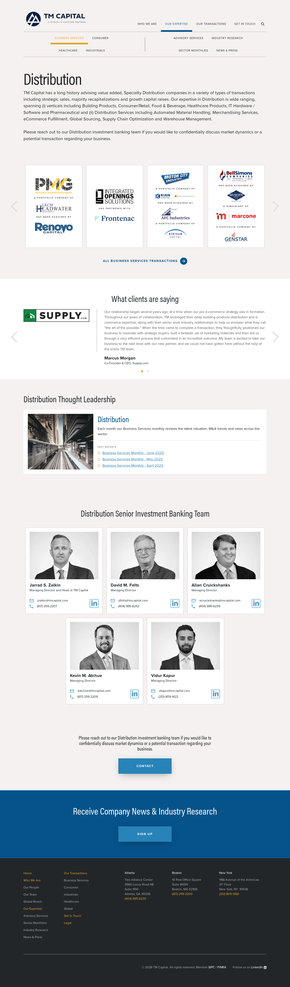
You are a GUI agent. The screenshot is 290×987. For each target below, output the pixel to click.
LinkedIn (257, 967)
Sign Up (145, 834)
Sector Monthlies (193, 50)
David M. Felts (125, 585)
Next (273, 206)
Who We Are (147, 24)
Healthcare (68, 50)
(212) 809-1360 (229, 894)
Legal (67, 923)
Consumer (100, 38)
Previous (17, 206)
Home (27, 873)
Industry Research (227, 38)
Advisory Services (188, 38)
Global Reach (32, 902)
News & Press (227, 50)
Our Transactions (211, 24)
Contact (145, 766)
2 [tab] (148, 371)
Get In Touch (244, 24)
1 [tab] (142, 371)
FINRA (221, 967)
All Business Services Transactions (140, 261)
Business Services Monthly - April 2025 (132, 465)
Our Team (30, 895)
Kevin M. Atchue (86, 675)
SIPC (211, 967)
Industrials (95, 50)
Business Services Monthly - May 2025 (132, 459)
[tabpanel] (145, 337)
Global (68, 909)
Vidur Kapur (163, 675)
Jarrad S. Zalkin (45, 585)
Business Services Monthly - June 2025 (133, 453)
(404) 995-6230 (135, 899)
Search (263, 25)
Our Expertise (176, 24)
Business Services (69, 38)
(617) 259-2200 (182, 894)
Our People (31, 887)
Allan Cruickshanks (211, 585)
